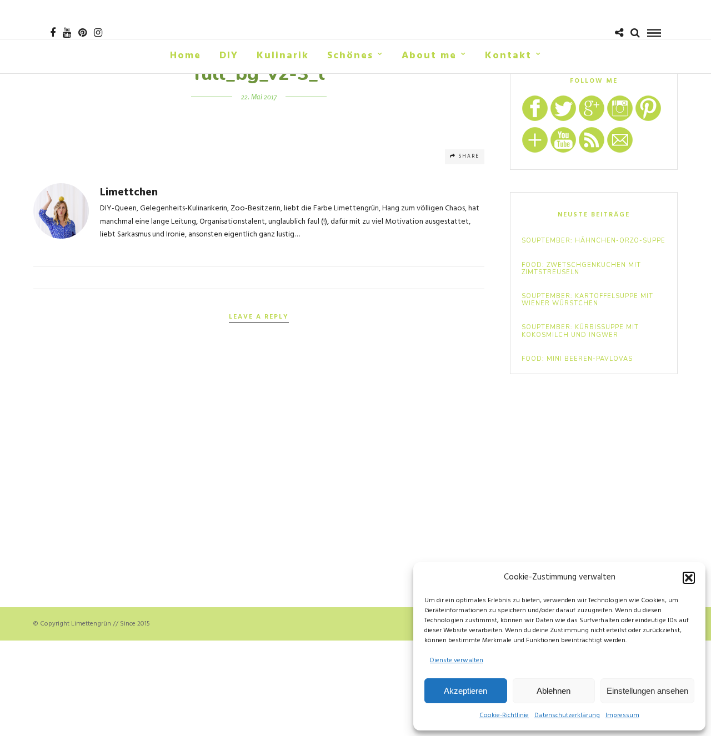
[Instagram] (98, 33)
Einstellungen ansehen (647, 690)
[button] (688, 577)
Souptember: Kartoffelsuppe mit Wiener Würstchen (587, 300)
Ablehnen (553, 690)
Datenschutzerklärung (567, 715)
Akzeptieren (465, 690)
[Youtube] (67, 33)
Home (185, 56)
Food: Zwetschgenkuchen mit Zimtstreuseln (581, 268)
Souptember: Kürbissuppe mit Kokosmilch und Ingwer (580, 331)
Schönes (350, 56)
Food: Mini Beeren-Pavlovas (577, 358)
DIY (228, 56)
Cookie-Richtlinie (504, 715)
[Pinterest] (82, 33)
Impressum (622, 715)
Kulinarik (283, 56)
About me (429, 56)
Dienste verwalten (456, 660)
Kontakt (508, 56)
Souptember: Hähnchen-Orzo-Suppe (593, 240)
